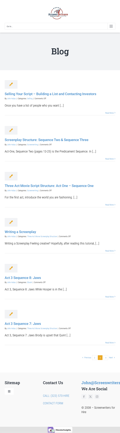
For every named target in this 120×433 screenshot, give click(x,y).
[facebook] (83, 396)
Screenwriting (32, 144)
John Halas (11, 98)
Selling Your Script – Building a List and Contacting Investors (50, 94)
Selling (29, 98)
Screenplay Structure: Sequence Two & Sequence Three (46, 140)
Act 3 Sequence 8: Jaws (23, 278)
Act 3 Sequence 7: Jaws (23, 324)
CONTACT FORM (53, 403)
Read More (109, 113)
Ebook (29, 282)
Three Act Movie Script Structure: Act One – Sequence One (49, 186)
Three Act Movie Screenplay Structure (42, 236)
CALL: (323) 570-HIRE (56, 396)
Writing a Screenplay (20, 232)
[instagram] (97, 396)
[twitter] (90, 396)
